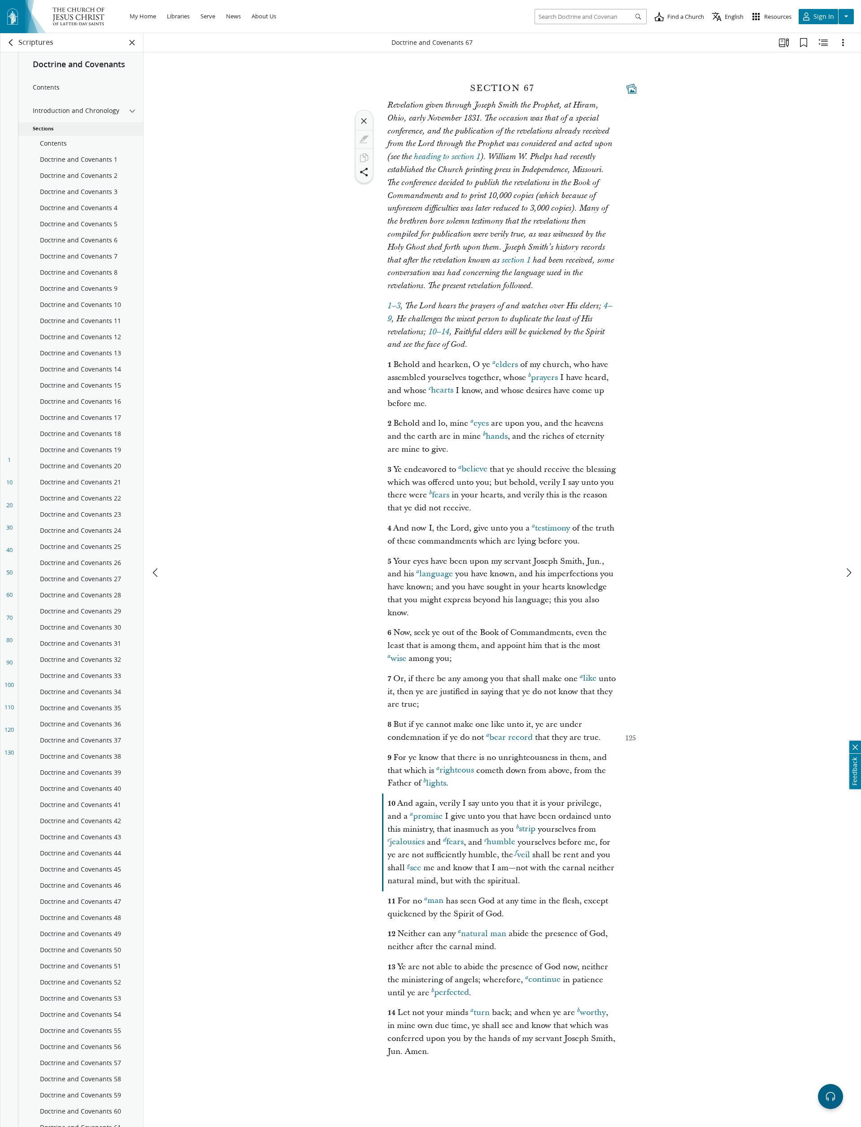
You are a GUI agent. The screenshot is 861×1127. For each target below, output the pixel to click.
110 (9, 707)
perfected (451, 992)
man (435, 901)
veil (523, 854)
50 (9, 572)
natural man (483, 933)
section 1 (516, 260)
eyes (481, 423)
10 (9, 482)
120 (9, 729)
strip (527, 829)
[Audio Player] (830, 1096)
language (436, 573)
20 (9, 505)
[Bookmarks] (804, 42)
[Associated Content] (631, 88)
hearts (442, 390)
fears (440, 495)
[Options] (843, 42)
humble (501, 842)
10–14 (438, 332)
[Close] (364, 121)
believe (474, 469)
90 (9, 662)
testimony (552, 528)
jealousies (407, 842)
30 (9, 527)
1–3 (393, 306)
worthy (593, 1012)
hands (497, 436)
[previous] (156, 573)
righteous (456, 770)
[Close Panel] (132, 42)
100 (9, 685)
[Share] (364, 172)
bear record (511, 737)
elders (507, 364)
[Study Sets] (784, 42)
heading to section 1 (447, 156)
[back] (11, 42)
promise (428, 816)
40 (9, 550)
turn (482, 1012)
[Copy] (364, 158)
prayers (544, 377)
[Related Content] (823, 42)
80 (9, 640)
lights (436, 783)
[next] (848, 573)
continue (544, 979)
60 (9, 595)
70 (9, 617)
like (589, 678)
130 (9, 752)
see (415, 867)
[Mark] (364, 139)
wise (398, 658)
